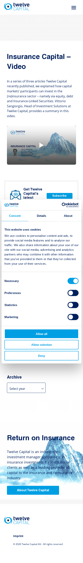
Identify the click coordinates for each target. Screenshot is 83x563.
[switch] (73, 293)
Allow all (41, 333)
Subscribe (59, 196)
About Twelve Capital (33, 490)
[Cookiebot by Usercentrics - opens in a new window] (62, 205)
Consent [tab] (15, 215)
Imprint (18, 536)
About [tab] (68, 215)
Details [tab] (41, 215)
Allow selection (41, 344)
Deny (41, 355)
